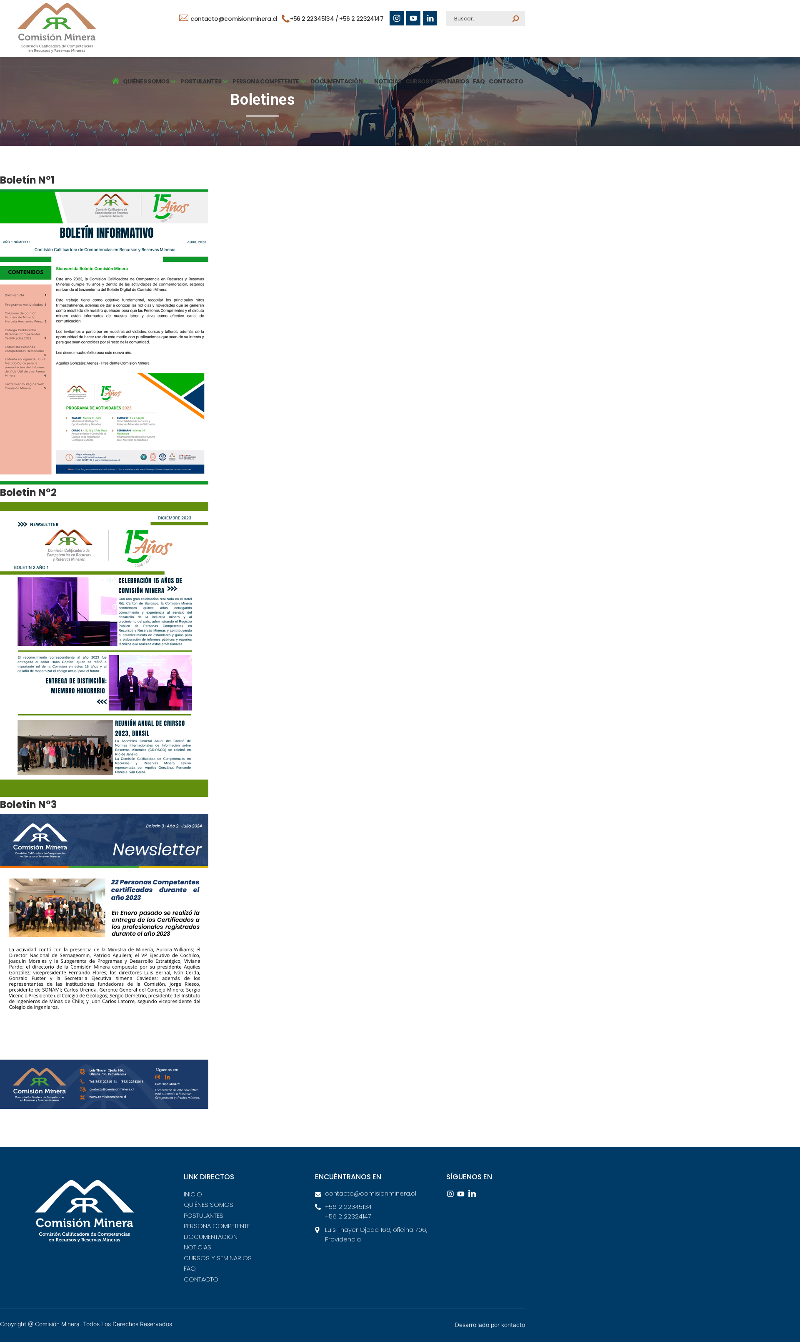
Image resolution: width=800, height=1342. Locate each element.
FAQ (479, 81)
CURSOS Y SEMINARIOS (437, 81)
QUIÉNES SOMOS (208, 1204)
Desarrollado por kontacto (490, 1324)
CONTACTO (506, 81)
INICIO (193, 1194)
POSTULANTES (203, 1215)
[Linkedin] (430, 18)
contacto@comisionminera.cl (233, 19)
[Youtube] (413, 18)
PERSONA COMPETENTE (217, 1225)
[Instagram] (397, 18)
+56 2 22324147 (361, 19)
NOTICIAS (388, 81)
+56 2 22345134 (312, 19)
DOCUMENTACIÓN (211, 1236)
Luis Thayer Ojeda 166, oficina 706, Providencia (376, 1234)
